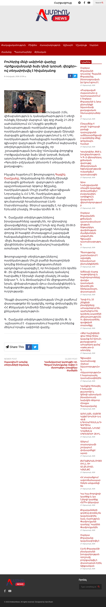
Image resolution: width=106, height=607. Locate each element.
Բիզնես (32, 45)
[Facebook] (84, 3)
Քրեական (40, 52)
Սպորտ (94, 45)
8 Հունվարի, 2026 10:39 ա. (15, 76)
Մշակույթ (81, 45)
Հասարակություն (50, 45)
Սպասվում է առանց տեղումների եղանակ (16, 363)
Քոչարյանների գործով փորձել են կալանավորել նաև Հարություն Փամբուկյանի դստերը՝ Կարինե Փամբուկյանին (90, 518)
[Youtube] (89, 3)
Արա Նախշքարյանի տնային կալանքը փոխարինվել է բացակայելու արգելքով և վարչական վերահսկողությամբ (91, 193)
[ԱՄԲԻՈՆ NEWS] (53, 17)
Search (99, 3)
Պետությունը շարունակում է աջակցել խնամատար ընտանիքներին (89, 258)
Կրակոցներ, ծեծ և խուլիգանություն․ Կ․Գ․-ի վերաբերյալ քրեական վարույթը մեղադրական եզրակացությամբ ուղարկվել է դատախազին (90, 163)
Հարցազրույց (63, 2)
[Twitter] (75, 76)
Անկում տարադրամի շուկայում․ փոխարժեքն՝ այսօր (88, 447)
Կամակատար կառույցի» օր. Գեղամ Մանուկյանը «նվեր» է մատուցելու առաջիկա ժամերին (60, 366)
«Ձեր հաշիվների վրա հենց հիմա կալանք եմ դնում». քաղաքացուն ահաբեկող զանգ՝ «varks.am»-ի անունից (91, 342)
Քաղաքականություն (13, 45)
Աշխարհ (68, 45)
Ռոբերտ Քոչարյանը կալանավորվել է (89, 538)
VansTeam (49, 602)
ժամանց (6, 52)
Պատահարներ (23, 52)
